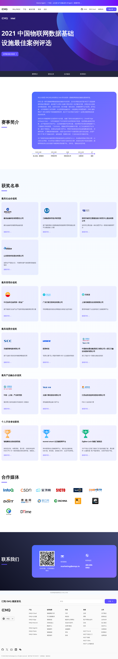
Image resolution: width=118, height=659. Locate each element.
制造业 (67, 616)
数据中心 (49, 626)
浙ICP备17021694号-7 (33, 656)
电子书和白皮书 (87, 619)
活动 (84, 623)
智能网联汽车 (51, 613)
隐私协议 (48, 656)
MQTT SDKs (86, 640)
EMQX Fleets (33, 631)
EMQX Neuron (33, 623)
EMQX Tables (33, 634)
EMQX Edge (32, 619)
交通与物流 (68, 626)
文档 (84, 613)
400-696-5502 (89, 566)
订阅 (109, 601)
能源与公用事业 (69, 619)
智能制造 (49, 619)
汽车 (66, 613)
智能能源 (49, 632)
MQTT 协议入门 (87, 634)
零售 (66, 632)
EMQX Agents (33, 628)
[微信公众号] (20, 649)
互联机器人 (50, 623)
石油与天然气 (69, 623)
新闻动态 (104, 616)
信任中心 (104, 626)
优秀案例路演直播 (9, 54)
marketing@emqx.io (70, 566)
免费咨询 (100, 9)
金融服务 (67, 629)
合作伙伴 (104, 619)
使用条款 (42, 656)
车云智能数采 (51, 616)
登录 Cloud (92, 9)
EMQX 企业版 (33, 616)
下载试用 (110, 9)
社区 (84, 626)
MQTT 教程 (86, 637)
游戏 (66, 635)
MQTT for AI (87, 631)
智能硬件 (49, 629)
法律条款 (104, 629)
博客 (84, 616)
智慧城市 (49, 635)
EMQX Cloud (33, 613)
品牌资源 (104, 635)
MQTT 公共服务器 (88, 644)
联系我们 (104, 632)
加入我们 (104, 623)
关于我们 (104, 613)
